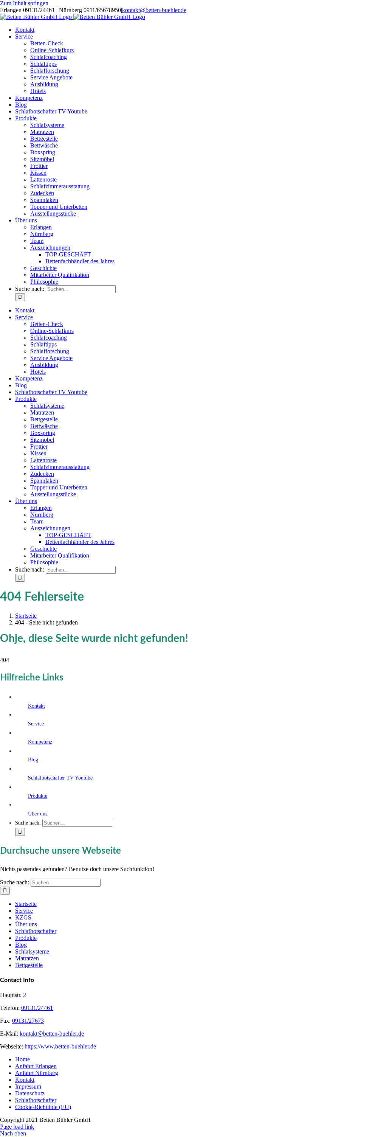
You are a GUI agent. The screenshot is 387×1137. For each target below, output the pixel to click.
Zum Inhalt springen (24, 3)
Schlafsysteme (32, 951)
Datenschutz (30, 1093)
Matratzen (27, 958)
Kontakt (36, 706)
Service (36, 724)
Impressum (28, 1086)
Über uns (37, 814)
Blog (33, 760)
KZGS (23, 917)
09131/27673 (28, 1020)
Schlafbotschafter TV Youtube (60, 778)
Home (22, 1059)
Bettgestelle (29, 965)
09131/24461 (37, 1008)
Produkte (37, 796)
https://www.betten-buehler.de (60, 1046)
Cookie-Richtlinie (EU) (43, 1107)
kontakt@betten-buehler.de (154, 10)
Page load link (17, 1126)
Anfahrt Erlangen (36, 1066)
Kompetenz (40, 742)
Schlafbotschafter (35, 931)
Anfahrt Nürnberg (36, 1073)
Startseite (26, 904)
